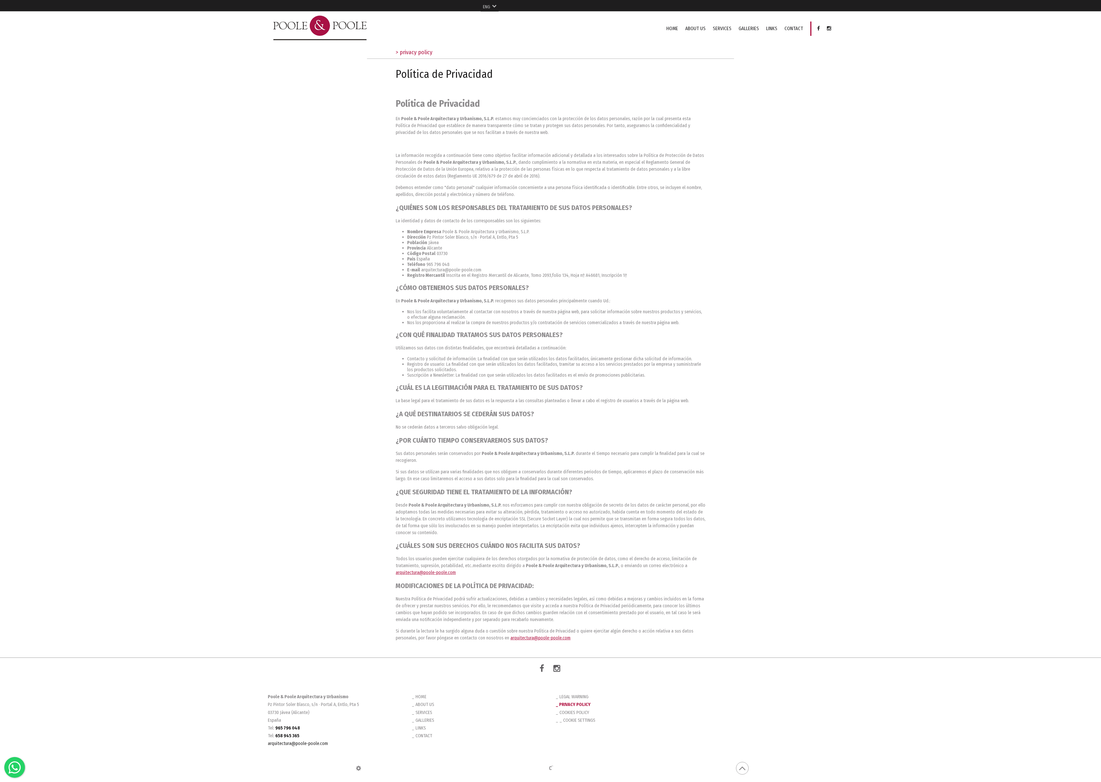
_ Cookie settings (577, 720)
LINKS (771, 29)
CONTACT (793, 29)
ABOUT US (695, 29)
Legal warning (573, 696)
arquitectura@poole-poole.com (426, 572)
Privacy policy (575, 704)
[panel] (358, 768)
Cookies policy (574, 712)
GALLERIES (749, 29)
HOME (672, 29)
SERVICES (722, 29)
